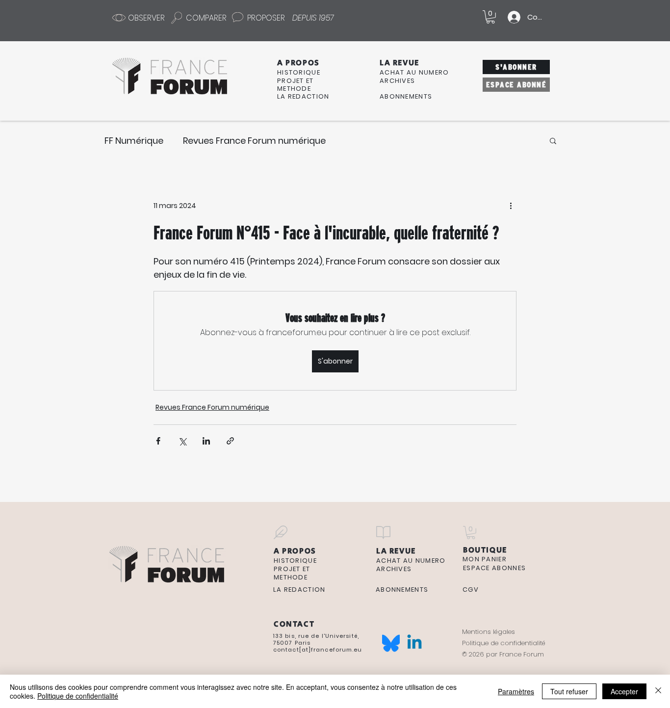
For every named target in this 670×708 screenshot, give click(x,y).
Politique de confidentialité (77, 696)
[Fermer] (658, 691)
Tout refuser (569, 691)
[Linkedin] (414, 643)
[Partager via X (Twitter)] (182, 441)
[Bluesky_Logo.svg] (391, 643)
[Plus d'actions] (510, 205)
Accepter (624, 691)
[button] (490, 17)
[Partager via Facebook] (158, 441)
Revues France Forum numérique (254, 140)
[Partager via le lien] (230, 441)
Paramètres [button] (516, 691)
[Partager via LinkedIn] (206, 441)
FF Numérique (133, 140)
